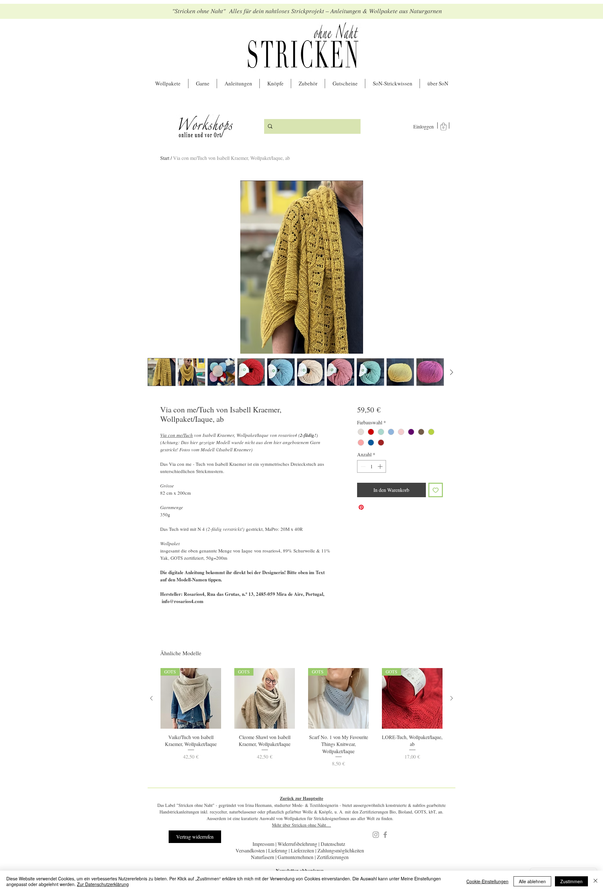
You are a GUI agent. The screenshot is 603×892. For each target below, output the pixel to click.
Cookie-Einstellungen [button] (487, 881)
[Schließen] (595, 881)
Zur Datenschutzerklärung (103, 884)
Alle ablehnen (532, 881)
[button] (412, 801)
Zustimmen (571, 881)
